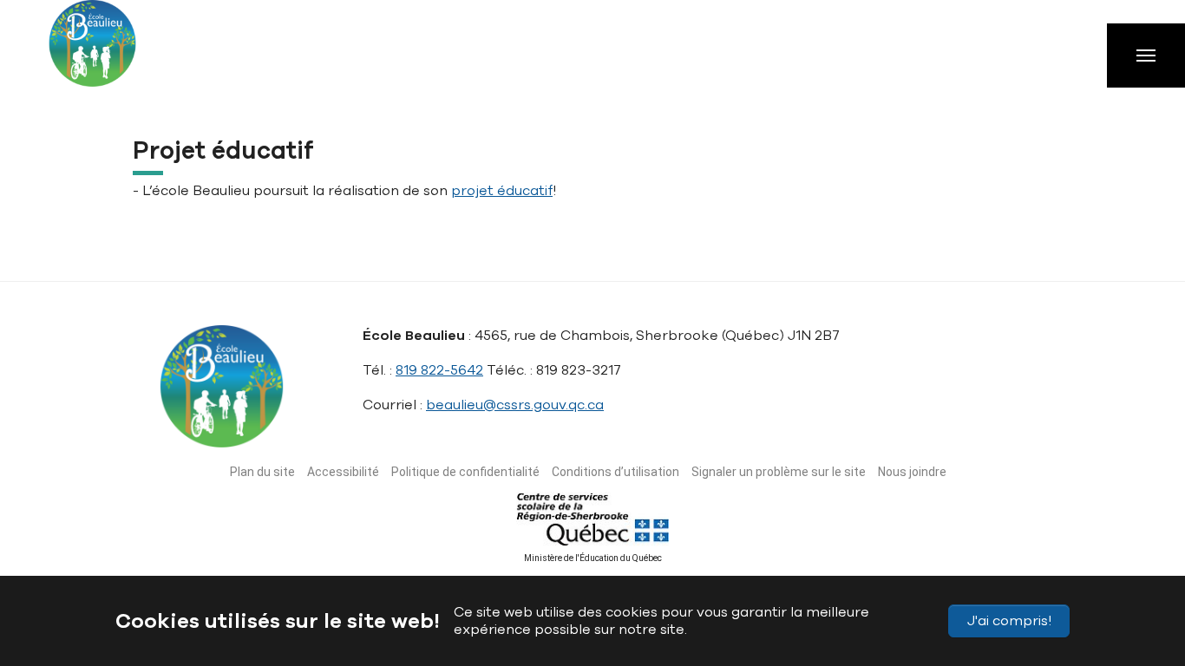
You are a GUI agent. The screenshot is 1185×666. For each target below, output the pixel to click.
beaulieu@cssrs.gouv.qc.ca (515, 405)
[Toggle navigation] (1146, 55)
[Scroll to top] (1140, 570)
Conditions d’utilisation (615, 472)
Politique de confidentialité (465, 472)
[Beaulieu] (108, 52)
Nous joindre (912, 472)
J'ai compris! (1009, 620)
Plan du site (262, 472)
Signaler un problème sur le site (778, 472)
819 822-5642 (439, 370)
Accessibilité (343, 472)
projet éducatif (502, 190)
